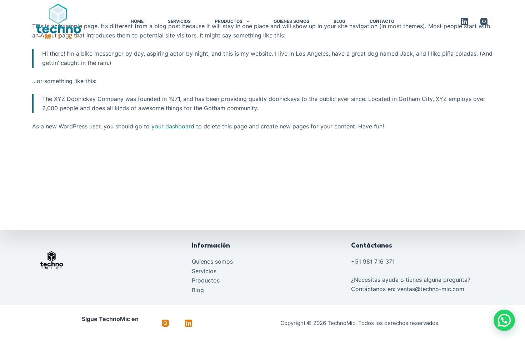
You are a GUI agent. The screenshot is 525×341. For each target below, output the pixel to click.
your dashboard (172, 126)
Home (137, 21)
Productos (228, 21)
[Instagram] (484, 21)
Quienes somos (291, 21)
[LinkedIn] (464, 21)
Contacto (382, 21)
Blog (339, 21)
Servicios (179, 21)
